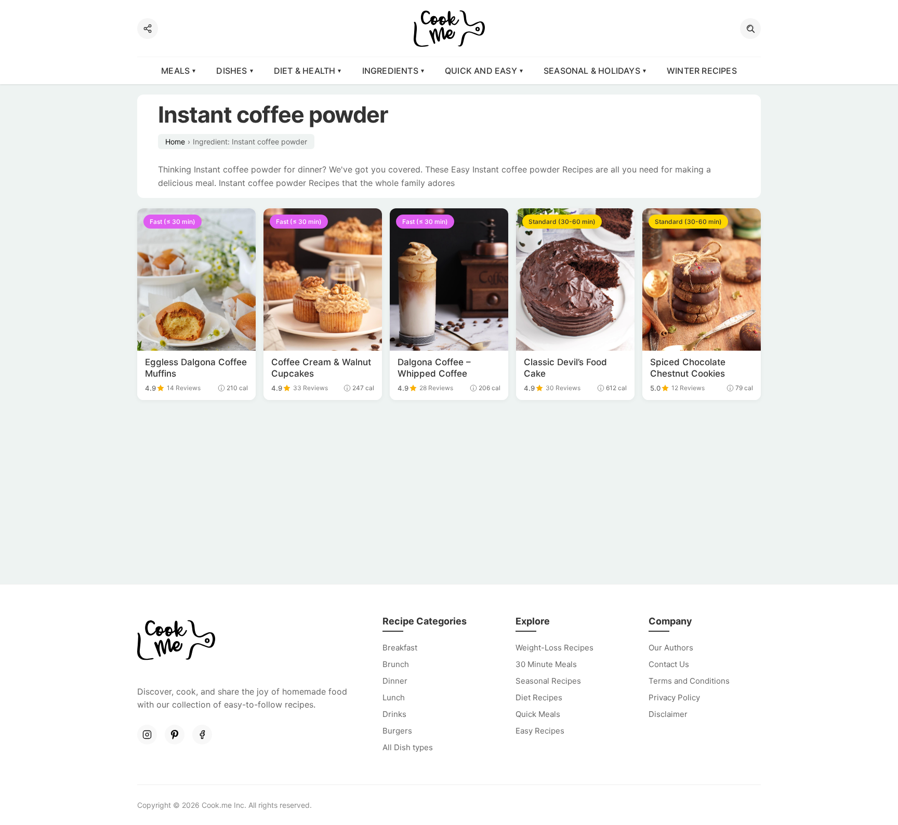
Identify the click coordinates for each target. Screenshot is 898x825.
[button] (750, 28)
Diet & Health (305, 70)
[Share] (147, 28)
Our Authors (671, 648)
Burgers (397, 731)
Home (175, 141)
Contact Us (669, 664)
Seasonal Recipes (548, 681)
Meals (175, 70)
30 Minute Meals (546, 664)
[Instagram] (147, 734)
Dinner (394, 681)
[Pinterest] (174, 734)
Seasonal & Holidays (592, 70)
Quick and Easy (481, 70)
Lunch (393, 697)
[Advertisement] (449, 493)
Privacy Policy (674, 697)
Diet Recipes (539, 697)
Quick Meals (538, 714)
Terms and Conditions (689, 681)
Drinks (394, 714)
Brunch (395, 664)
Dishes (231, 70)
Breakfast (399, 648)
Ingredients (390, 70)
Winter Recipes (702, 70)
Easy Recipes (540, 731)
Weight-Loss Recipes (554, 648)
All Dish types (407, 747)
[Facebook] (202, 734)
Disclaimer (668, 714)
